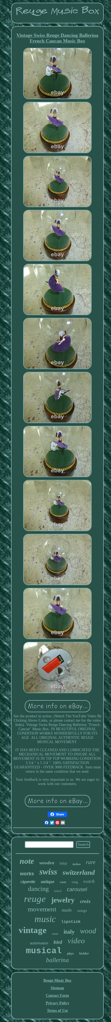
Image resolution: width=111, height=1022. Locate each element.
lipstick (71, 922)
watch (89, 881)
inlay (63, 863)
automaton (39, 943)
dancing (38, 888)
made (67, 910)
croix (85, 901)
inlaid (57, 891)
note (27, 861)
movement (42, 909)
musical (44, 951)
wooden (46, 862)
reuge (35, 899)
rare (90, 862)
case (63, 882)
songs (82, 910)
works (27, 873)
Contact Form (57, 996)
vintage (33, 930)
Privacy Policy (57, 1003)
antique (47, 881)
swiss (48, 871)
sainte (55, 933)
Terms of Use (57, 1011)
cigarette (27, 881)
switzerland (79, 872)
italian (76, 864)
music (45, 919)
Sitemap (57, 988)
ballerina (57, 960)
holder (84, 953)
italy (69, 931)
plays (70, 953)
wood (88, 931)
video (76, 940)
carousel (77, 889)
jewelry (63, 900)
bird (58, 942)
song (75, 882)
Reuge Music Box (57, 980)
